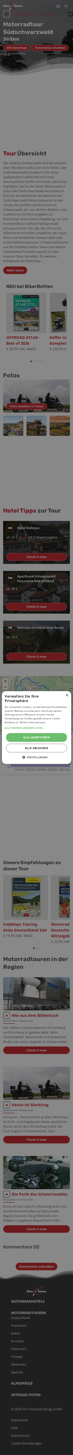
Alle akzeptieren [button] (36, 737)
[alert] (36, 727)
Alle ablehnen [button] (36, 748)
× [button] (66, 695)
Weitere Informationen (32, 722)
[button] (36, 728)
